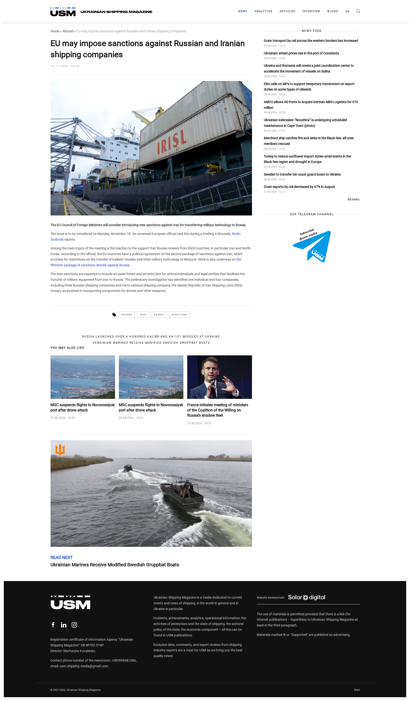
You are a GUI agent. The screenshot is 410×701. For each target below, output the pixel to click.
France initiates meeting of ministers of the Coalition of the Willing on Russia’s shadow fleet (217, 410)
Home (55, 31)
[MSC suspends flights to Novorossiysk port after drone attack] (83, 377)
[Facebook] (53, 625)
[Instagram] (74, 625)
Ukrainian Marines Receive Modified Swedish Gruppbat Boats (151, 342)
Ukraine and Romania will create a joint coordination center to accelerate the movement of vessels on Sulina (309, 68)
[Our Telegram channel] (312, 245)
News (242, 11)
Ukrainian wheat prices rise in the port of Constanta (301, 53)
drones (126, 315)
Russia (159, 315)
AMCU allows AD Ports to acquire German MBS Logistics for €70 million (311, 105)
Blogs (332, 11)
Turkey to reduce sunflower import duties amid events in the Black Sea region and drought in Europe (307, 159)
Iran (143, 315)
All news (353, 199)
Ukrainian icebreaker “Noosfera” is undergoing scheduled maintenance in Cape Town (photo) (305, 123)
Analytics (264, 11)
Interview (311, 11)
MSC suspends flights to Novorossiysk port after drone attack (83, 407)
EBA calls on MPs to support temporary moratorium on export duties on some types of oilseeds (309, 86)
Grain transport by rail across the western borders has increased (311, 41)
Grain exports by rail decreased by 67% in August (299, 187)
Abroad (67, 31)
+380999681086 (123, 660)
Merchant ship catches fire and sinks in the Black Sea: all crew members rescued (309, 141)
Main (357, 689)
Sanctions (179, 315)
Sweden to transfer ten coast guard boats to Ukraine (302, 174)
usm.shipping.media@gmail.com (84, 666)
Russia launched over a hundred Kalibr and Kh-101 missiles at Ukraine (151, 336)
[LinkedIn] (63, 625)
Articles (287, 11)
